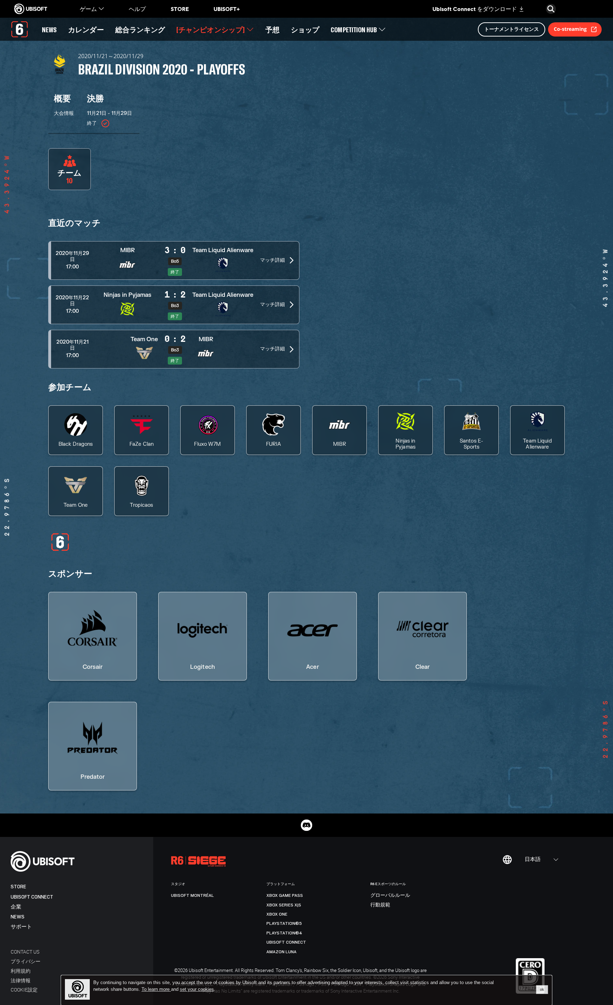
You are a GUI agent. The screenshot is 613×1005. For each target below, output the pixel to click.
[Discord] (306, 825)
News (17, 917)
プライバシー (25, 961)
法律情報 (21, 980)
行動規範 (380, 905)
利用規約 (21, 970)
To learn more (156, 989)
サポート (21, 926)
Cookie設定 (24, 989)
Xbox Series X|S (283, 905)
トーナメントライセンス (511, 29)
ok (542, 989)
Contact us (25, 951)
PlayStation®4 (284, 933)
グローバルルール (390, 895)
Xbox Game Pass (284, 895)
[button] (173, 260)
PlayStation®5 (284, 923)
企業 (16, 907)
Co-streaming (570, 29)
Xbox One (276, 914)
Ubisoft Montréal (192, 895)
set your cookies (197, 989)
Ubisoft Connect (32, 897)
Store (18, 886)
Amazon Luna (281, 951)
